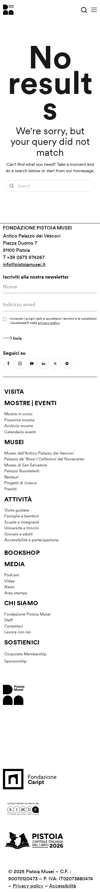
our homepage (80, 170)
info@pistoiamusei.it (24, 264)
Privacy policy (28, 886)
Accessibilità (62, 886)
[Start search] (11, 186)
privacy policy (48, 323)
